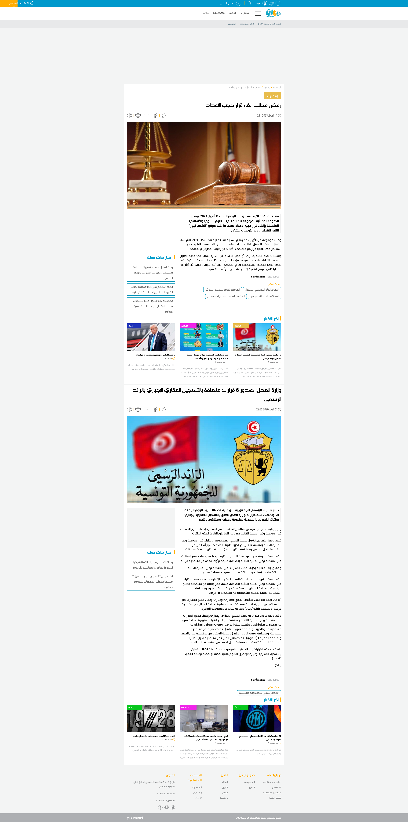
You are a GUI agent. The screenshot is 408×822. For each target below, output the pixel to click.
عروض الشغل (275, 798)
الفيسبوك (197, 787)
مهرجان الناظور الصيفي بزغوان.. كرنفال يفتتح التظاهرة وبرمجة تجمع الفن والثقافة (207, 356)
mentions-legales (272, 782)
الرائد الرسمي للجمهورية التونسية (259, 692)
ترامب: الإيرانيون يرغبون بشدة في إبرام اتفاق (155, 354)
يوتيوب (198, 798)
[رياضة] (151, 718)
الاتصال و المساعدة (272, 792)
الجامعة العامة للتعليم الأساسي (226, 296)
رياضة (232, 13)
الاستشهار (276, 787)
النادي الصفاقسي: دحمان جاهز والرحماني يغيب (154, 736)
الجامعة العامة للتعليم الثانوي (222, 289)
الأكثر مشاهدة (247, 24)
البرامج (225, 792)
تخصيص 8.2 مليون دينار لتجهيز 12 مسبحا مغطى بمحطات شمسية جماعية (152, 306)
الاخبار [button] (246, 13)
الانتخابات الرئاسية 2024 (269, 24)
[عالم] (151, 336)
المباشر (225, 782)
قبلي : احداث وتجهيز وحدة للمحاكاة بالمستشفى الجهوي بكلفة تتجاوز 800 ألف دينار (206, 737)
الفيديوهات (249, 782)
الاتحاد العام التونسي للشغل (262, 289)
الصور (252, 787)
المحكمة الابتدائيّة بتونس (264, 296)
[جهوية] (204, 336)
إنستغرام (197, 792)
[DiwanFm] (273, 13)
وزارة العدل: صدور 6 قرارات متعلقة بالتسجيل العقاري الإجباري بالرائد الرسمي (153, 272)
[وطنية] (257, 336)
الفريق (225, 787)
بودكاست (219, 13)
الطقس (232, 24)
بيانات (206, 13)
